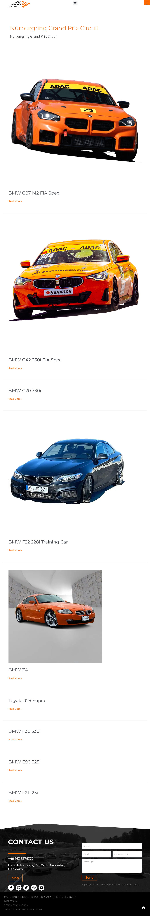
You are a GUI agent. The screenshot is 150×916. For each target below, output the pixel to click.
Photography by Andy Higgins (23, 909)
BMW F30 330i (24, 731)
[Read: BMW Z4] (55, 616)
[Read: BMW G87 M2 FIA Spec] (74, 120)
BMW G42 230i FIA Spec (35, 360)
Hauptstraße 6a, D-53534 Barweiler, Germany (36, 867)
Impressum (10, 901)
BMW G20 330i (24, 390)
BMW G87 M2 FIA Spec (33, 193)
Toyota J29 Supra (26, 700)
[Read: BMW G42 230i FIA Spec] (74, 287)
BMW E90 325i (24, 762)
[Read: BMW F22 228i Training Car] (67, 476)
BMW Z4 (18, 669)
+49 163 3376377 (21, 859)
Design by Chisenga (16, 905)
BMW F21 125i (23, 792)
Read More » (15, 201)
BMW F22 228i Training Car (38, 542)
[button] (75, 3)
